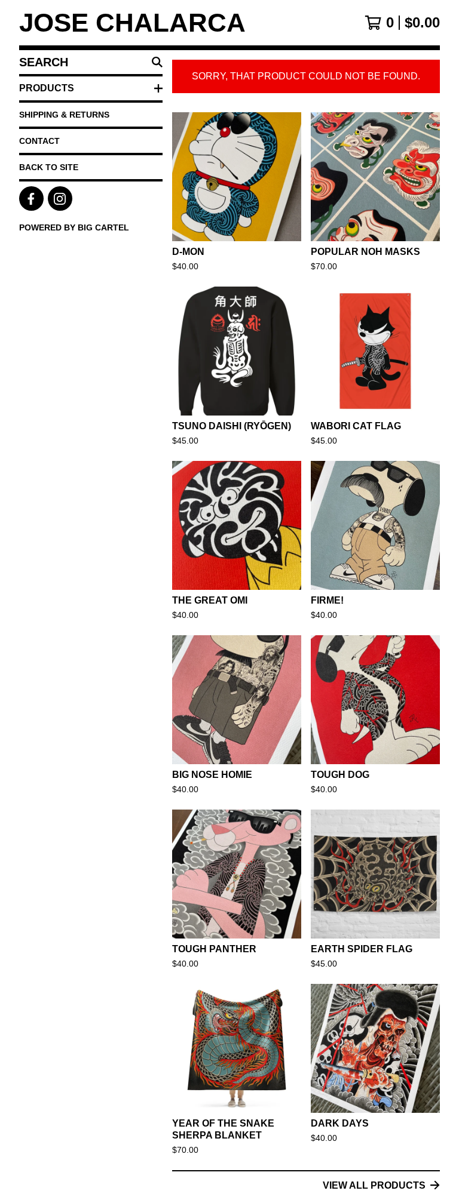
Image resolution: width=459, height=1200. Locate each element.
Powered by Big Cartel (74, 227)
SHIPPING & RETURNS (64, 114)
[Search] (157, 62)
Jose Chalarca (132, 23)
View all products (374, 1185)
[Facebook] (31, 198)
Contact (39, 141)
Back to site (48, 167)
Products (46, 88)
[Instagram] (60, 198)
